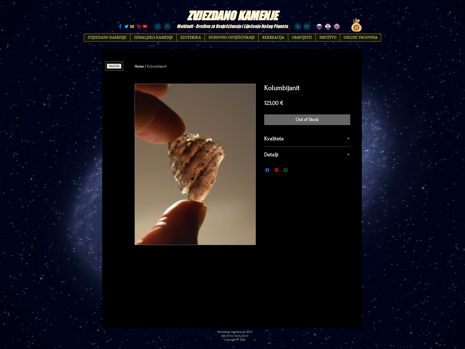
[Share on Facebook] (267, 170)
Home (139, 66)
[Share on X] (295, 170)
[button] (355, 28)
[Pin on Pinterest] (276, 170)
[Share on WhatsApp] (286, 170)
